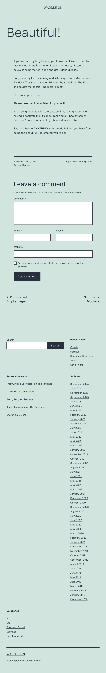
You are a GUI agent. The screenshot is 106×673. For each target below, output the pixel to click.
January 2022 (77, 449)
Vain (72, 360)
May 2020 (75, 524)
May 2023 (75, 410)
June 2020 (76, 520)
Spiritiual (88, 161)
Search (10, 339)
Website (18, 247)
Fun (8, 618)
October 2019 (77, 555)
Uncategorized (14, 636)
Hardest (74, 351)
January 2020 (77, 542)
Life (81, 161)
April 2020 (76, 529)
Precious (30, 391)
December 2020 (79, 498)
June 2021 (76, 476)
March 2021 (76, 489)
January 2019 (77, 595)
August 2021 (77, 467)
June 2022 (76, 432)
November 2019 (79, 551)
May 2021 (75, 480)
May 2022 (75, 436)
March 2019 (76, 586)
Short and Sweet (15, 627)
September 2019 (79, 559)
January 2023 (77, 419)
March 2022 (77, 445)
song (34, 82)
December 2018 (79, 599)
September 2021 (79, 463)
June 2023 (76, 406)
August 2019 (77, 564)
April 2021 (75, 485)
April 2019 (75, 581)
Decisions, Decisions (81, 356)
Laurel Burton (23, 165)
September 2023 (79, 397)
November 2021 (79, 454)
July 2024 (75, 388)
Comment (20, 198)
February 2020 (78, 537)
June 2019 (76, 573)
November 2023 (79, 392)
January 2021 (77, 493)
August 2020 (77, 511)
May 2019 (75, 577)
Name (18, 230)
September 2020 (79, 507)
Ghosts (74, 347)
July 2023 (75, 401)
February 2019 (78, 590)
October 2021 (77, 458)
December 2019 (79, 546)
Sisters (22, 415)
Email (59, 230)
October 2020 (78, 502)
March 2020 (77, 533)
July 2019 (75, 568)
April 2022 (76, 441)
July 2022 (75, 428)
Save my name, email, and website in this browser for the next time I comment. (51, 265)
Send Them (76, 364)
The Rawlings (45, 383)
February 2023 (78, 414)
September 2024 (79, 384)
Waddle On (53, 8)
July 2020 (75, 515)
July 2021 (75, 471)
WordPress (35, 660)
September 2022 (79, 423)
